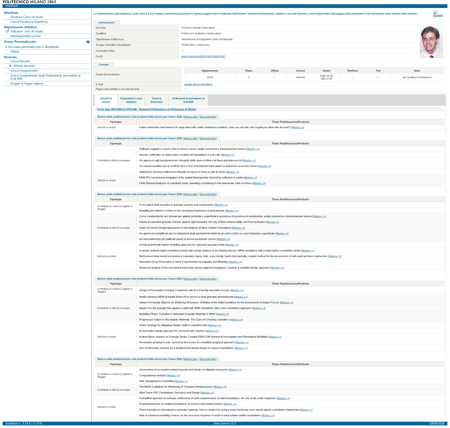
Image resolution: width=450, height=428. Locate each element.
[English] (438, 15)
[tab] (106, 100)
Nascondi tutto (207, 116)
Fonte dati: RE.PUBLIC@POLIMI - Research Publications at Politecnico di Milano (146, 109)
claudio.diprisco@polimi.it (198, 84)
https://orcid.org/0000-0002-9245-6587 (203, 56)
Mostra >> (297, 127)
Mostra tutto (190, 116)
